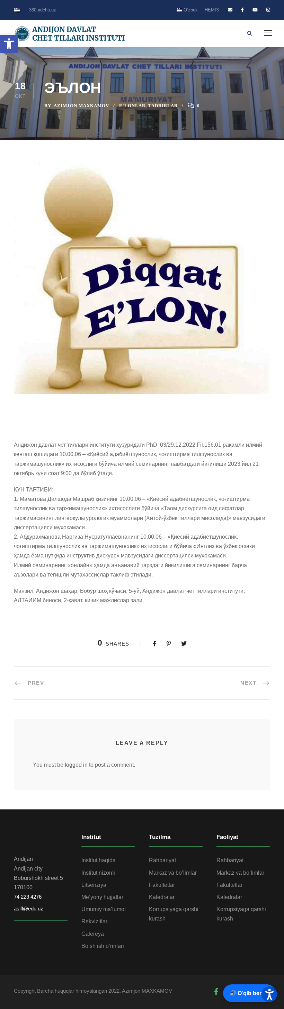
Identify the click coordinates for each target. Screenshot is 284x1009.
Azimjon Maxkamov (81, 105)
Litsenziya (93, 885)
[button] (9, 44)
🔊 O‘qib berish (249, 993)
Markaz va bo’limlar (173, 873)
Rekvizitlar (94, 921)
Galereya (92, 934)
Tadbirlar (163, 105)
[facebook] (242, 9)
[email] (230, 9)
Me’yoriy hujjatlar (102, 897)
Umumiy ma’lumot (103, 909)
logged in (76, 765)
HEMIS (212, 9)
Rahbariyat (162, 860)
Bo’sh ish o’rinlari (102, 946)
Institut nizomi (98, 873)
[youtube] (255, 9)
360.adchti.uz (42, 9)
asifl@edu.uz (28, 908)
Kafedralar (162, 897)
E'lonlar (132, 105)
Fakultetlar (162, 885)
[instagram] (268, 9)
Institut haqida (98, 860)
